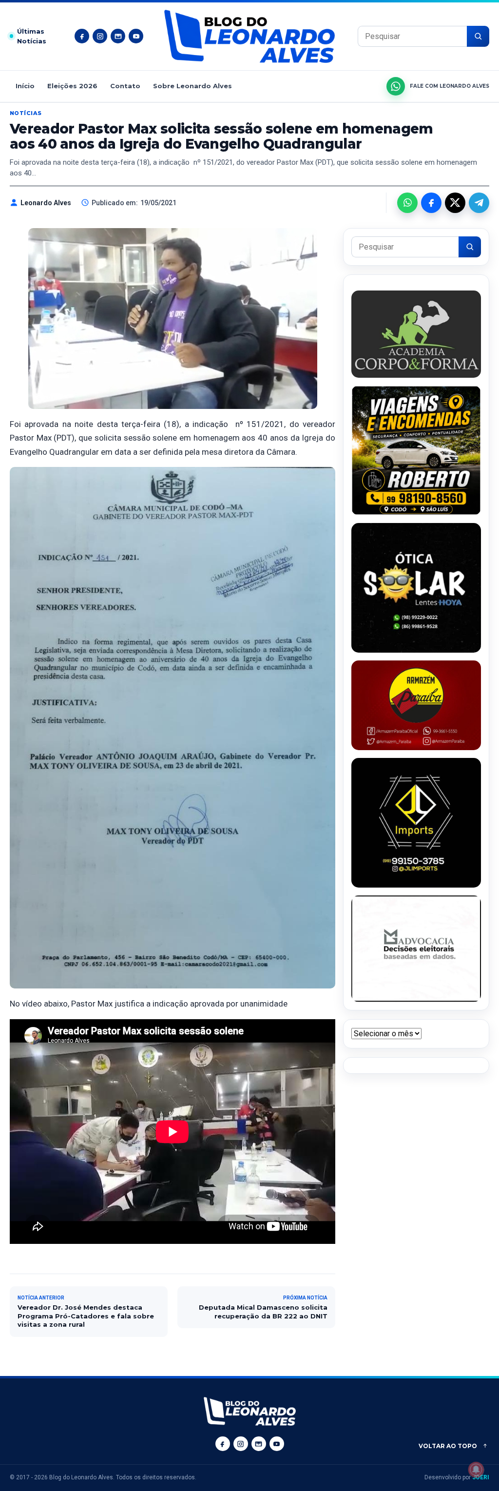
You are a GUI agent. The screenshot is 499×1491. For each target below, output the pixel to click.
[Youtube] (136, 36)
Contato (125, 86)
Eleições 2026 (72, 86)
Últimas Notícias (31, 36)
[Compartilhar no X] (455, 203)
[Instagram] (100, 36)
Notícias (26, 113)
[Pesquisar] (478, 36)
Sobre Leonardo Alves (192, 86)
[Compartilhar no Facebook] (431, 203)
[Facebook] (82, 36)
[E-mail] (118, 36)
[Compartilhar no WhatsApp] (407, 203)
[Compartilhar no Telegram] (479, 203)
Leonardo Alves (45, 203)
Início (25, 86)
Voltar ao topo (448, 1446)
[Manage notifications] (476, 1469)
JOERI (480, 1477)
